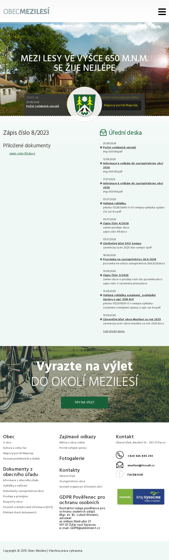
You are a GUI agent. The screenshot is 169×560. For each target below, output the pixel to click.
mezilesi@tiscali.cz (135, 465)
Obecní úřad (67, 476)
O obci (7, 442)
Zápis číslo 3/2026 (116, 275)
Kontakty (69, 470)
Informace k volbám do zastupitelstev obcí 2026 (133, 165)
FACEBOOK (129, 475)
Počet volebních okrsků (42, 106)
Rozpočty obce (13, 502)
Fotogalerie (71, 459)
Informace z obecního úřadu (21, 480)
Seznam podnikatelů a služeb (21, 458)
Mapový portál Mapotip (121, 105)
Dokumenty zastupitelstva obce (23, 491)
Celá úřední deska (114, 331)
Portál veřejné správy (73, 448)
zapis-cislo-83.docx (22, 153)
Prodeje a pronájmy (15, 496)
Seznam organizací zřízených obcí (80, 486)
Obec (9, 437)
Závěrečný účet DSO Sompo (122, 243)
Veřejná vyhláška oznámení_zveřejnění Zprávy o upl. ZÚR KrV (129, 297)
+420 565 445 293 (134, 456)
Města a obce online (72, 442)
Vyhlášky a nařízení (15, 485)
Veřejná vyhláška (114, 203)
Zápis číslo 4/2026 (116, 223)
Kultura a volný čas (15, 448)
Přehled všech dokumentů (19, 512)
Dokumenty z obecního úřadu (20, 472)
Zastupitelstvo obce (72, 481)
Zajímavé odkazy (77, 437)
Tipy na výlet (84, 402)
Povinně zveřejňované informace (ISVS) (28, 507)
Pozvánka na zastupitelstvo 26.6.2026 (129, 259)
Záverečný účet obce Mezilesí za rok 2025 (132, 319)
